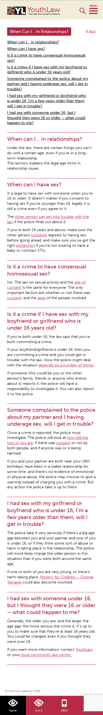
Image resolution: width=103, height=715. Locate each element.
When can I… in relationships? (33, 42)
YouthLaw (43, 11)
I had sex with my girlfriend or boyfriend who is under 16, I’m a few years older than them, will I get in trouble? (46, 100)
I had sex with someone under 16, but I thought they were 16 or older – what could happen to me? (46, 117)
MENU (93, 9)
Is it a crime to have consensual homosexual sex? (46, 58)
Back (92, 31)
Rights (12, 710)
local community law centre (45, 654)
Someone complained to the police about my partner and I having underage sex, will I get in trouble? (47, 83)
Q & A (38, 710)
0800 (64, 710)
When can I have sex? (26, 48)
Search (82, 13)
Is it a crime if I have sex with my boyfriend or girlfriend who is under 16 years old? (47, 70)
